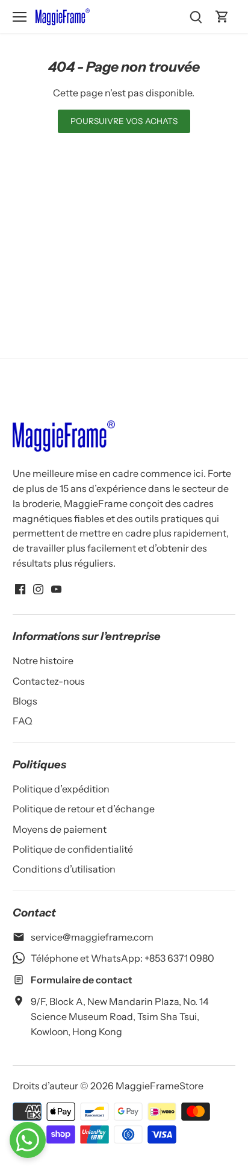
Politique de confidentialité (73, 849)
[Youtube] (56, 588)
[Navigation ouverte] (19, 17)
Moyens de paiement (60, 829)
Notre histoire (43, 661)
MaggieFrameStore (159, 1086)
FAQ (23, 721)
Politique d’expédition (61, 789)
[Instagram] (38, 588)
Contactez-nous (49, 681)
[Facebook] (20, 588)
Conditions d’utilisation (64, 869)
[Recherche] (195, 16)
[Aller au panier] (222, 16)
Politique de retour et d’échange (84, 809)
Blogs (25, 701)
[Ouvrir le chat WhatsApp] (28, 1140)
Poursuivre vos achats (124, 121)
